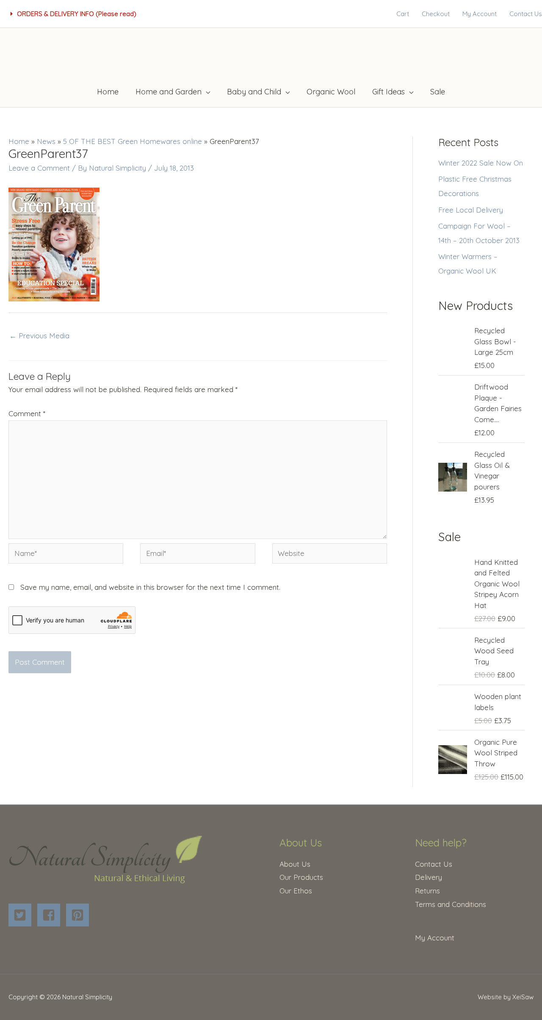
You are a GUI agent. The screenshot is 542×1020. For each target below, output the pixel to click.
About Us (294, 864)
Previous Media (39, 335)
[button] (73, 13)
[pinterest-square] (79, 915)
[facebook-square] (50, 915)
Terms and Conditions (450, 904)
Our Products (301, 877)
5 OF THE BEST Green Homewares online (132, 141)
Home (18, 141)
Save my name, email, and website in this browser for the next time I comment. (150, 587)
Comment (26, 413)
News (46, 141)
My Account (434, 937)
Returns (427, 890)
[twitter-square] (21, 915)
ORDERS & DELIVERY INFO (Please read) (76, 14)
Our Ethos (295, 890)
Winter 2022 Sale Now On (480, 162)
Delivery (428, 877)
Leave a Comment (39, 167)
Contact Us (433, 864)
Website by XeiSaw (506, 997)
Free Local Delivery (470, 209)
